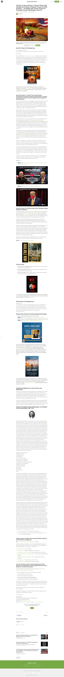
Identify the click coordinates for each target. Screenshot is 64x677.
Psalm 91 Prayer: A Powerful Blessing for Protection (33, 320)
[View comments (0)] (20, 16)
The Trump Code (28, 88)
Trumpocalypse (20, 560)
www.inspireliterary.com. (20, 348)
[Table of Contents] (1, 338)
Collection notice (38, 670)
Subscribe (56, 1)
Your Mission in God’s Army (29, 382)
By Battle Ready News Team (20, 652)
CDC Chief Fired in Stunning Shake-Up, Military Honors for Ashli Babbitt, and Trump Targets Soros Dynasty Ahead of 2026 (27, 650)
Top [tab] (17, 632)
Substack (27, 675)
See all (18, 657)
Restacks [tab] (22, 621)
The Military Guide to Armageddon (24, 557)
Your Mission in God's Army (23, 552)
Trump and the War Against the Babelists (34, 213)
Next (45, 615)
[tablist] (20, 622)
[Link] (15, 48)
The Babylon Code (21, 561)
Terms (34, 670)
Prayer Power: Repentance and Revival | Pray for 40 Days (33, 317)
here (39, 531)
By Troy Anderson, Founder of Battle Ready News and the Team (25, 644)
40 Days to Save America (30, 56)
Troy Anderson (20, 13)
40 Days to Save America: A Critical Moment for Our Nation (30, 569)
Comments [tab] (18, 621)
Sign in (61, 1)
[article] (32, 637)
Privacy (32, 670)
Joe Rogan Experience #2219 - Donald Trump (31, 186)
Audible (23, 89)
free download (26, 214)
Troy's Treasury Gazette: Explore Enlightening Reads (27, 541)
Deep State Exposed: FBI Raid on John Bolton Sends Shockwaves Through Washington (26, 636)
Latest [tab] (19, 632)
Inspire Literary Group (26, 600)
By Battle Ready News (19, 637)
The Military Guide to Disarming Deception (26, 554)
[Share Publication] (53, 1)
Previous (19, 615)
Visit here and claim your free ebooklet (26, 240)
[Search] (51, 1)
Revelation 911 (31, 297)
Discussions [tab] (22, 632)
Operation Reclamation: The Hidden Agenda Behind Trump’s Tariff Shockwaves (27, 643)
